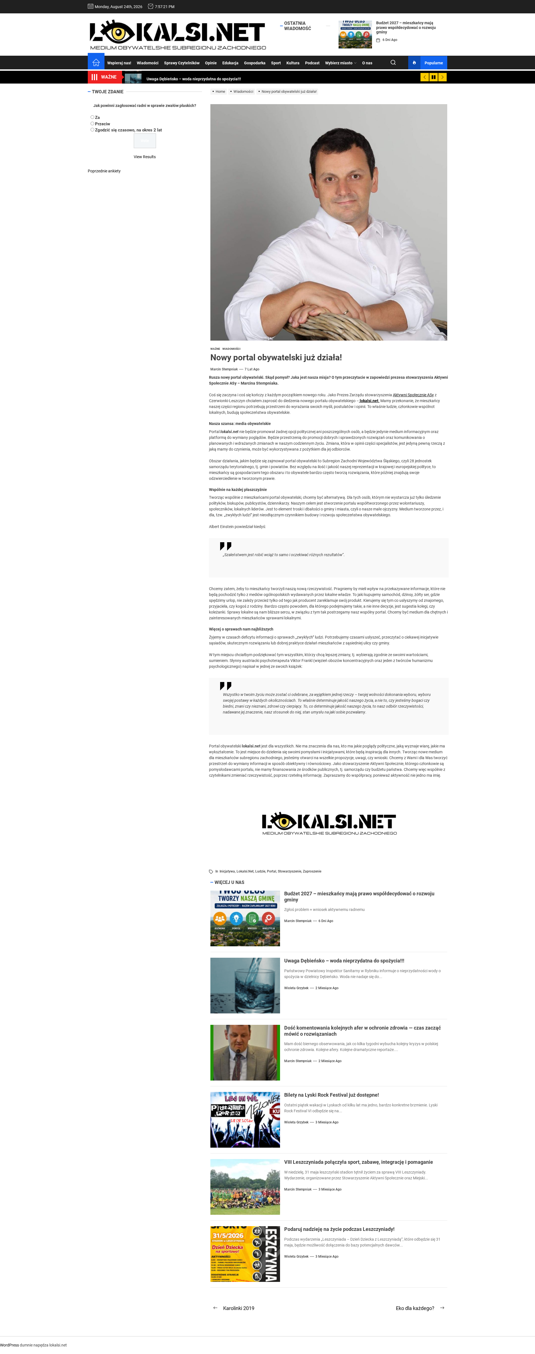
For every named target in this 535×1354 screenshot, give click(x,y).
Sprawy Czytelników (182, 63)
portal (271, 872)
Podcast (312, 63)
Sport (276, 63)
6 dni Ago (390, 40)
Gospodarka (255, 63)
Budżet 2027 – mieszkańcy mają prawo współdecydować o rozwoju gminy (406, 28)
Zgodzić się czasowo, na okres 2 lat (128, 130)
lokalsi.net (245, 872)
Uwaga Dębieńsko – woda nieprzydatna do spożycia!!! (344, 961)
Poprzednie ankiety (104, 170)
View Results (145, 156)
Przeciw (102, 123)
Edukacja (230, 63)
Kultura (293, 63)
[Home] (96, 63)
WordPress (9, 1345)
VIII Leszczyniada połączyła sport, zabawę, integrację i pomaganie (358, 1162)
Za (97, 117)
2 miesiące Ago (327, 988)
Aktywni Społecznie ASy (413, 395)
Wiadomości (148, 63)
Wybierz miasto (338, 63)
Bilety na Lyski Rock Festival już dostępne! (331, 1095)
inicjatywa (227, 872)
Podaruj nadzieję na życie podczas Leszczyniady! (339, 1229)
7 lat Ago (252, 369)
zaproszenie (312, 872)
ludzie (260, 872)
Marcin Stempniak (224, 369)
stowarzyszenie (289, 872)
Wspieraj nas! (119, 63)
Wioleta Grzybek (296, 988)
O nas (367, 63)
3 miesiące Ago (327, 1122)
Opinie (211, 63)
